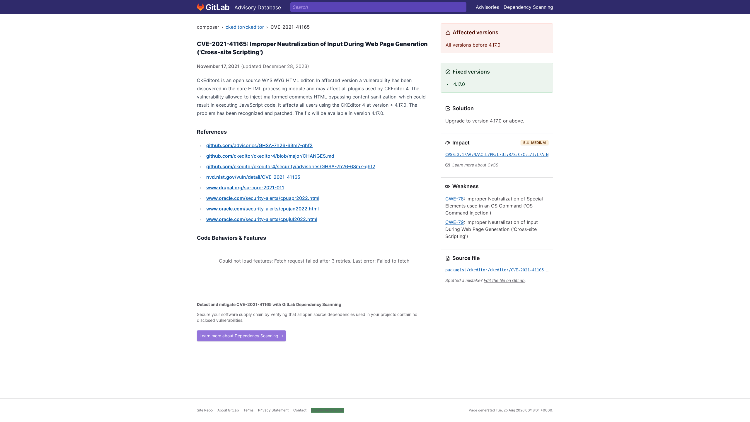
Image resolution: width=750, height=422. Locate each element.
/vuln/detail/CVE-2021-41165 (253, 177)
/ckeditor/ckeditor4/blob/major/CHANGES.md (270, 156)
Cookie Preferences (327, 410)
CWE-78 (454, 199)
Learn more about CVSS (475, 164)
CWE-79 (454, 222)
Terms (248, 410)
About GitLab (228, 410)
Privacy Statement (273, 410)
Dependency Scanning (528, 7)
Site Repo (205, 410)
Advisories (487, 7)
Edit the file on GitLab (504, 280)
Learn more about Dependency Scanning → (241, 335)
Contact (299, 410)
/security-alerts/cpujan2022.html (262, 209)
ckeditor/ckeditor (245, 27)
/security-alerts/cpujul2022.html (261, 219)
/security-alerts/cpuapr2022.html (262, 198)
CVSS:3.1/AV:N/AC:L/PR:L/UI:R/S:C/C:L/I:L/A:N (496, 154)
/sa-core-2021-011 (245, 187)
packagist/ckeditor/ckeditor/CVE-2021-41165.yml (499, 270)
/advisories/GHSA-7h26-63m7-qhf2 (259, 145)
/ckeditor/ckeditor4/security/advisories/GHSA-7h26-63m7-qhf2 (290, 166)
